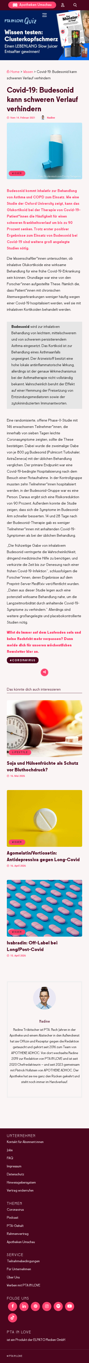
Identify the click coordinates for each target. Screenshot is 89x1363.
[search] (75, 5)
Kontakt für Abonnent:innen (25, 1142)
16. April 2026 (18, 865)
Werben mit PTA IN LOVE (23, 1285)
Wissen (28, 72)
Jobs (10, 1150)
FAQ (10, 1158)
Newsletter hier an (22, 651)
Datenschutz (15, 1174)
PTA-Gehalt (15, 1226)
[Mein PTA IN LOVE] (62, 5)
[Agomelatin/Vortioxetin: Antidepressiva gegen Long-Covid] (44, 845)
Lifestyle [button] (20, 752)
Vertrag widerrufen (20, 1190)
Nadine (51, 117)
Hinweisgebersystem (21, 1182)
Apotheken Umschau (35, 5)
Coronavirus (15, 1209)
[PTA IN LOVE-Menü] (44, 15)
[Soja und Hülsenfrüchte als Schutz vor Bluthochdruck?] (44, 756)
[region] (44, 35)
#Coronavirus (23, 660)
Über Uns (13, 1277)
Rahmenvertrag (18, 1234)
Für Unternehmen (19, 1269)
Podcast (12, 1217)
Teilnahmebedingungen (23, 1261)
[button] (44, 35)
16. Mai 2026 (17, 776)
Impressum (14, 1166)
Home (15, 72)
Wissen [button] (17, 842)
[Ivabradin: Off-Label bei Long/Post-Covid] (44, 935)
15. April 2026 (18, 955)
